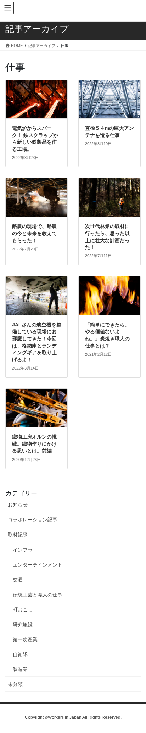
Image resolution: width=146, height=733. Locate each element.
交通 (18, 580)
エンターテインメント (37, 565)
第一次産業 (25, 639)
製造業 (20, 669)
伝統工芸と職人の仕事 (37, 594)
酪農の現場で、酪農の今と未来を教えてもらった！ (34, 233)
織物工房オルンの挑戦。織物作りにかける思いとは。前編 (34, 443)
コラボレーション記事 (32, 519)
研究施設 (23, 624)
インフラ (23, 550)
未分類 (15, 684)
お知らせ (18, 505)
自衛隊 (20, 654)
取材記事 (18, 534)
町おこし (23, 609)
